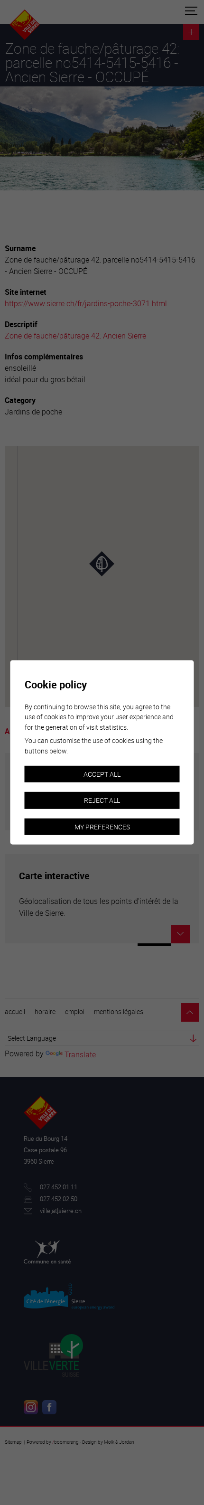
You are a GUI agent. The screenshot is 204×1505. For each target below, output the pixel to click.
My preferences (102, 826)
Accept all (102, 773)
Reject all (102, 800)
